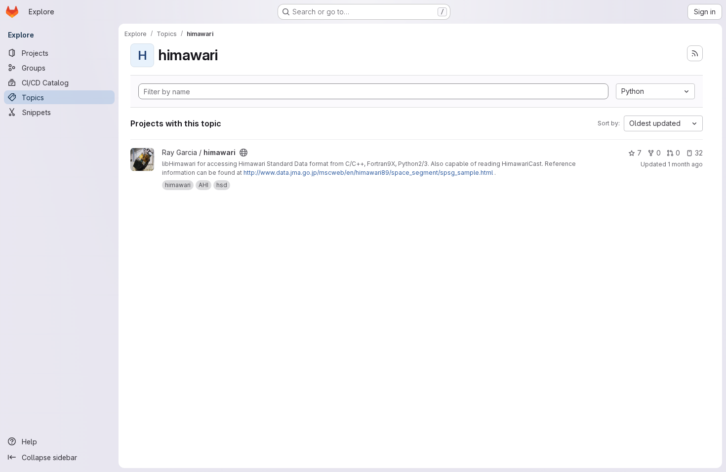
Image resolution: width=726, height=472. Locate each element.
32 (699, 153)
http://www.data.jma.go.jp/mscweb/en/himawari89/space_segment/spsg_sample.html (368, 172)
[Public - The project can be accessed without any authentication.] (243, 153)
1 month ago (685, 164)
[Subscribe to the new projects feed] (695, 53)
